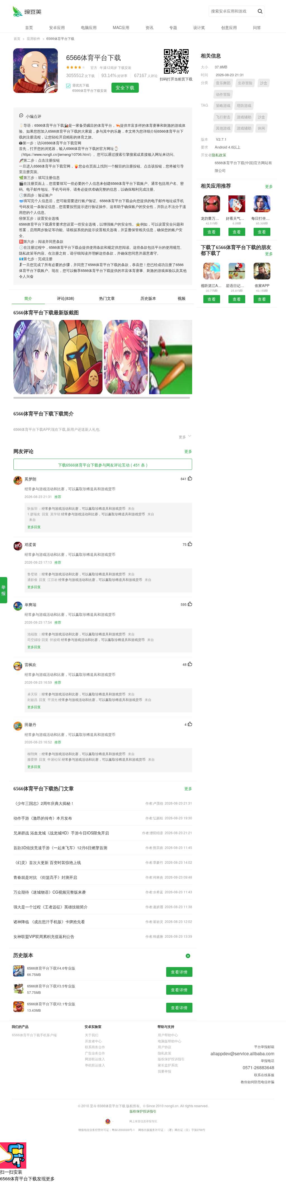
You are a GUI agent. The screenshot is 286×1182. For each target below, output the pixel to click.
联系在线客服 (264, 1074)
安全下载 (125, 87)
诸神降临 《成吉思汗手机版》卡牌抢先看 (49, 921)
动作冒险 (223, 94)
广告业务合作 (95, 1053)
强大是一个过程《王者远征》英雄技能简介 (50, 907)
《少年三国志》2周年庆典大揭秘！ (43, 803)
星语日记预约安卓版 (236, 285)
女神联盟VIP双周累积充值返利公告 (43, 936)
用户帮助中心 (168, 1034)
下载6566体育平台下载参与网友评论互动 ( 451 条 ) (102, 465)
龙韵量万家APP (211, 218)
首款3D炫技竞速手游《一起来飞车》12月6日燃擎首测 (60, 847)
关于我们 (91, 1034)
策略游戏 (223, 105)
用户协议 (164, 1046)
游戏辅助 (244, 116)
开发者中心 (93, 1041)
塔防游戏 (244, 105)
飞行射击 (223, 116)
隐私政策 (219, 154)
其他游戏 (223, 128)
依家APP (262, 285)
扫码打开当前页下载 (176, 79)
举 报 (3, 590)
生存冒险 (245, 82)
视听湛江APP (211, 285)
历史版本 (148, 298)
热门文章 (107, 298)
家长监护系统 (168, 1065)
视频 (181, 298)
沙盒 (263, 82)
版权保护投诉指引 (171, 1058)
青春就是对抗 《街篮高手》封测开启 (45, 877)
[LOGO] (27, 11)
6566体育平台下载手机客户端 (34, 1034)
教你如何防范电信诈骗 (257, 1081)
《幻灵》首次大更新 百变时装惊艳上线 (47, 862)
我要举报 (164, 1071)
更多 (188, 451)
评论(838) (65, 298)
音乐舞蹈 (223, 82)
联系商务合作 (95, 1046)
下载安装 (124, 67)
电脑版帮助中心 (169, 1041)
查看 (212, 232)
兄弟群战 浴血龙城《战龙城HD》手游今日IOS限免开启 (61, 833)
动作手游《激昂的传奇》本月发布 (42, 818)
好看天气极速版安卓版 (236, 218)
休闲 (261, 128)
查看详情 (179, 972)
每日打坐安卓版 (262, 218)
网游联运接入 (95, 1058)
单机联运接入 (95, 1065)
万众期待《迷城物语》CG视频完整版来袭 (49, 892)
